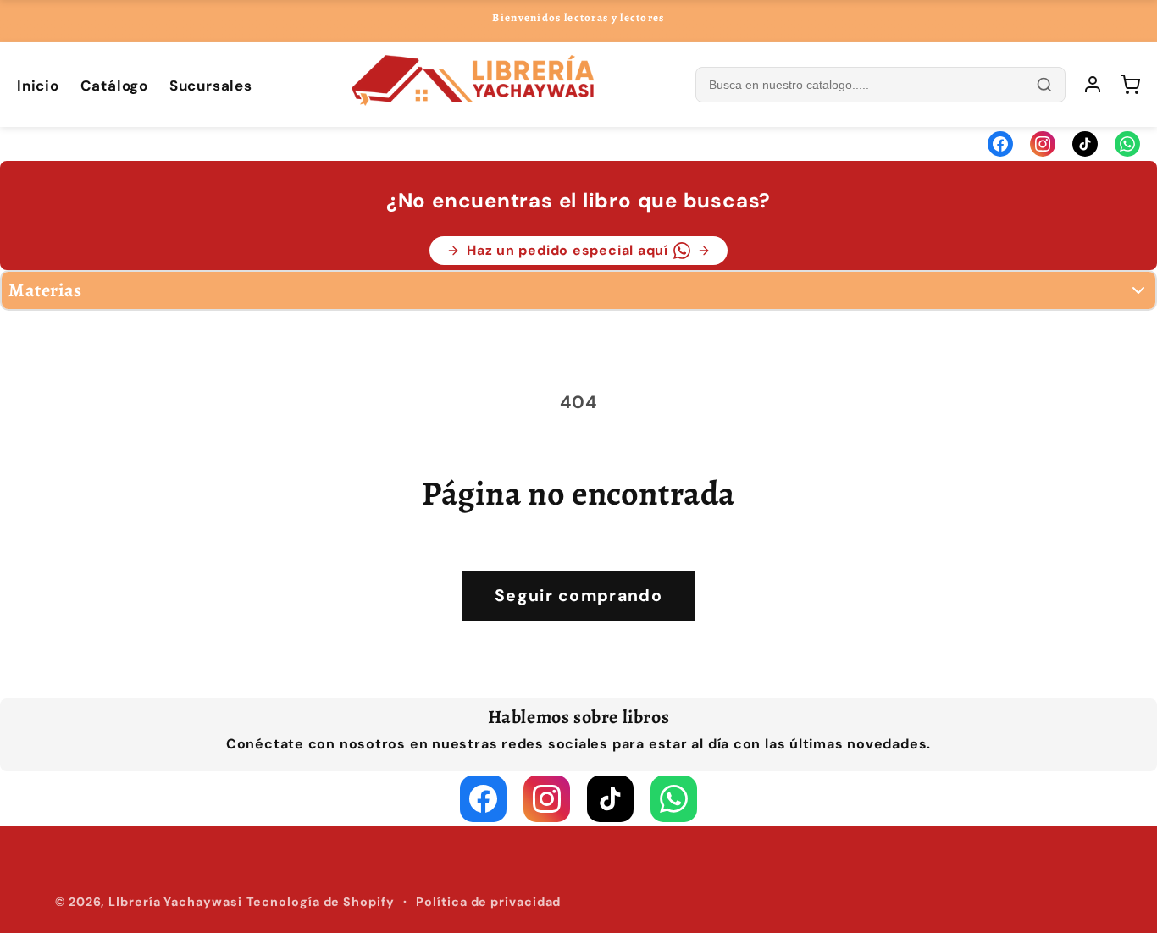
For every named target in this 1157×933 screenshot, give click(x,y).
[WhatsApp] (1127, 144)
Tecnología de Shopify (320, 901)
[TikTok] (1085, 144)
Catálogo (114, 85)
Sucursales (210, 85)
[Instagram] (1042, 144)
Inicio (38, 85)
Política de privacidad (488, 901)
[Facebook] (1000, 144)
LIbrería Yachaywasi (174, 901)
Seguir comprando (578, 595)
